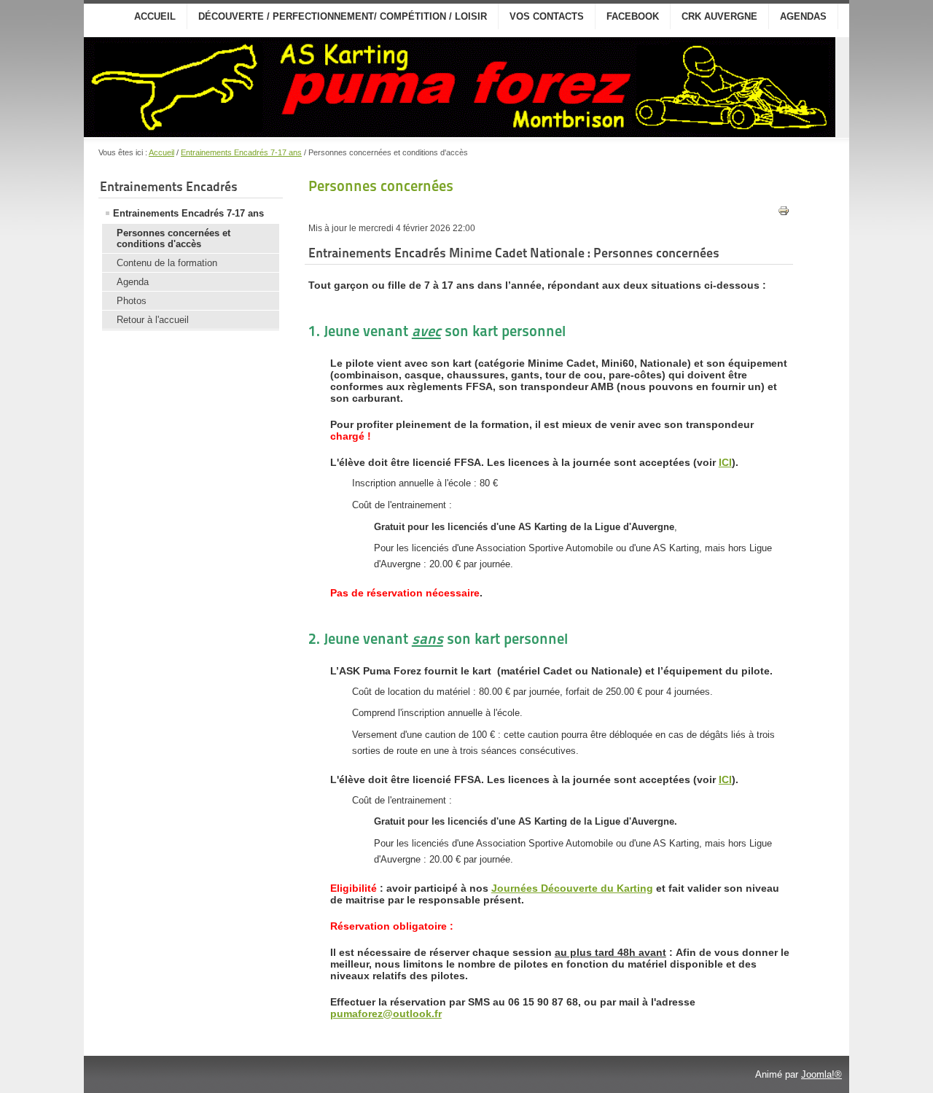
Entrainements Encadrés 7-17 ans (241, 152)
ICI (725, 462)
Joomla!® (821, 1074)
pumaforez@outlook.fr (386, 1013)
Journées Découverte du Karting (572, 888)
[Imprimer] (783, 213)
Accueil (155, 16)
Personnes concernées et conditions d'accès (173, 238)
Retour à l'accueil (153, 319)
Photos (132, 300)
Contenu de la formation (167, 262)
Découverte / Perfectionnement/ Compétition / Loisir (342, 16)
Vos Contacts (547, 16)
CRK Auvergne (719, 16)
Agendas (803, 16)
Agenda (133, 281)
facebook (632, 16)
